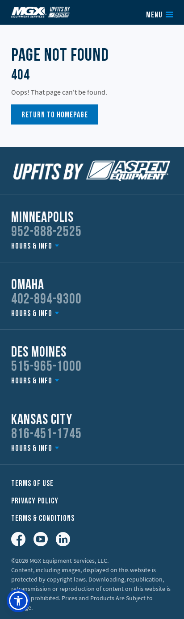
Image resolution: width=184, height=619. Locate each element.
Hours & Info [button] (31, 246)
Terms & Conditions (43, 519)
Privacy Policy (35, 501)
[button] (18, 600)
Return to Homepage (54, 115)
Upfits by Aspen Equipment (40, 12)
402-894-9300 (46, 300)
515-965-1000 (46, 367)
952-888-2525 (46, 232)
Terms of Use (32, 484)
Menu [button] (154, 16)
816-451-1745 (46, 435)
